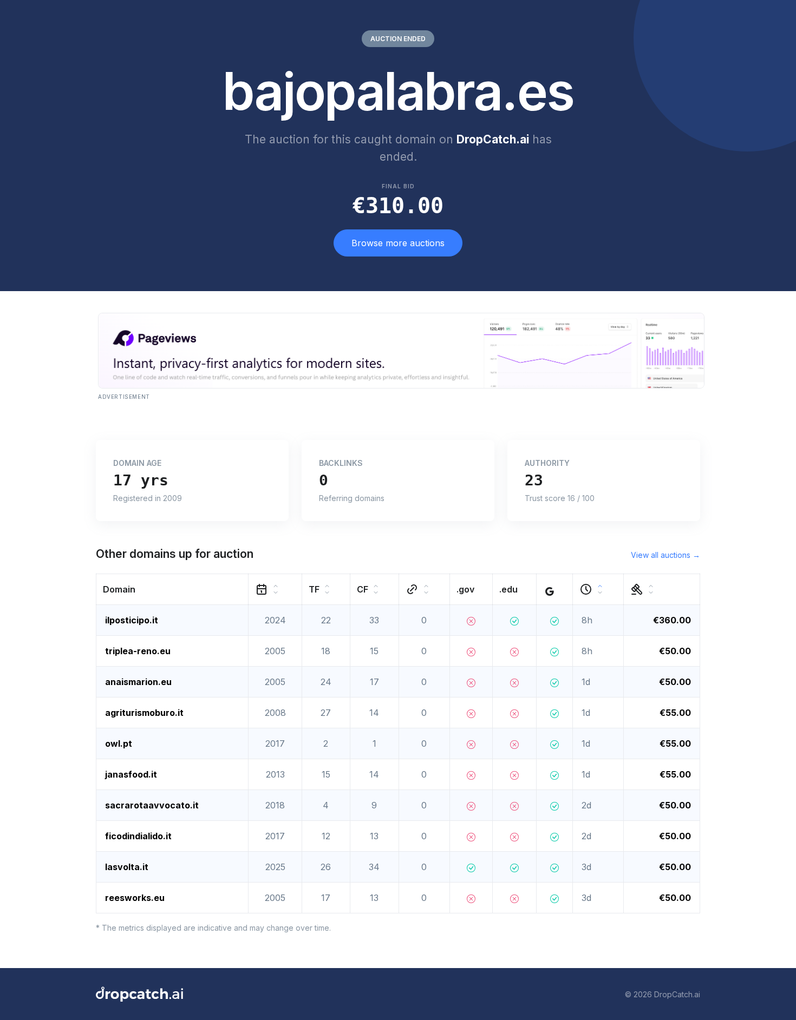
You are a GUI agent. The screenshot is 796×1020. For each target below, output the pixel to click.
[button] (172, 589)
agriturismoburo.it (144, 712)
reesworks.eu (135, 897)
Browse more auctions (398, 243)
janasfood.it (131, 774)
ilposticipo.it (131, 620)
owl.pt (118, 743)
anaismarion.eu (138, 681)
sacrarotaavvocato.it (152, 805)
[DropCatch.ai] (139, 994)
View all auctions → (665, 555)
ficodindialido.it (138, 836)
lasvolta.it (126, 866)
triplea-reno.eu (138, 651)
